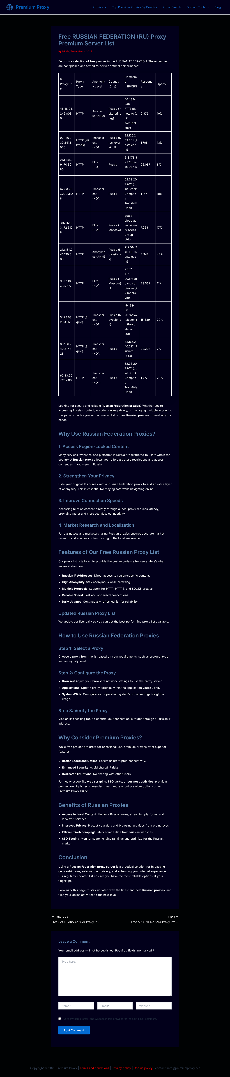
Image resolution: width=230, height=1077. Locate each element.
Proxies (98, 7)
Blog (218, 7)
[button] (104, 7)
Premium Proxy (32, 7)
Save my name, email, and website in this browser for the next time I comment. (110, 1018)
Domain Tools (196, 7)
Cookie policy (143, 1068)
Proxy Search (172, 7)
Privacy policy (121, 1068)
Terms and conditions (94, 1068)
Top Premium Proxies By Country (134, 7)
